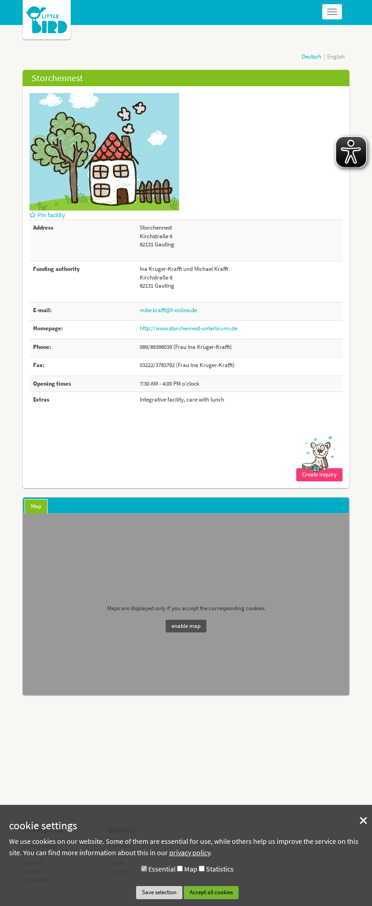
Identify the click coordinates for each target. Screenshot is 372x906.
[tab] (36, 506)
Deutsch (311, 56)
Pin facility (51, 215)
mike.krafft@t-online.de (168, 310)
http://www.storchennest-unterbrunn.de (188, 328)
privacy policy (189, 852)
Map (190, 868)
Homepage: (48, 328)
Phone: (42, 347)
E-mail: (42, 310)
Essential (162, 868)
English (336, 56)
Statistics (220, 868)
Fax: (38, 365)
